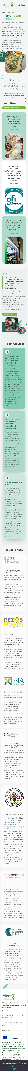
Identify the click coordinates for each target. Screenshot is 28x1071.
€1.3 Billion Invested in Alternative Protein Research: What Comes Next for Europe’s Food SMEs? (13, 1024)
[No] (26, 1065)
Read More (14, 129)
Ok (14, 1068)
